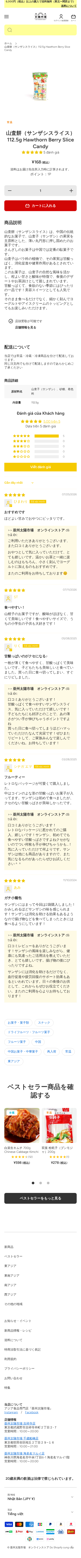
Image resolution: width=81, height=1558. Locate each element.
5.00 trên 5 (51, 421)
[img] (14, 495)
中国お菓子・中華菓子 (23, 1051)
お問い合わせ (13, 1378)
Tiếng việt (15, 1514)
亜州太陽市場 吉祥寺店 (19, 1423)
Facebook (31, 1412)
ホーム (8, 43)
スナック (44, 1023)
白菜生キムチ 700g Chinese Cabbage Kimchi (21, 1150)
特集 (7, 1388)
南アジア (10, 1285)
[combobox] (40, 30)
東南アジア (11, 1275)
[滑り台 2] (40, 1183)
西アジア (10, 1294)
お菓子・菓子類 (18, 1023)
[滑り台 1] (33, 1183)
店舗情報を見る (25, 327)
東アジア (14, 1061)
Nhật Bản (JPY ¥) (21, 1499)
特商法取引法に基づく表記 (22, 1349)
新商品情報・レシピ (18, 1330)
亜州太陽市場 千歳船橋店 (21, 1438)
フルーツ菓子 (17, 1042)
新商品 (8, 1247)
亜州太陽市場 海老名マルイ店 (24, 1453)
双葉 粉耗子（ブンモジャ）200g (57, 1150)
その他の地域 (13, 1304)
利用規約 (10, 1359)
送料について (69, 5)
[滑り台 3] (48, 1183)
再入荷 (51, 1051)
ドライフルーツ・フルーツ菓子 (29, 1032)
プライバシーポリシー (19, 1368)
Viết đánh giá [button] (40, 467)
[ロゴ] (40, 16)
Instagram (11, 1412)
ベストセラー (13, 1256)
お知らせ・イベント (18, 1321)
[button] (73, 16)
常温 (68, 1051)
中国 (38, 1042)
